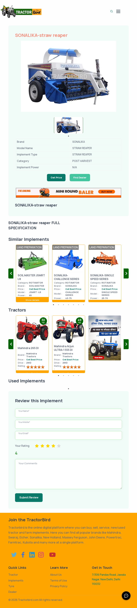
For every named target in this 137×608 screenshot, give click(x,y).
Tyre (11, 586)
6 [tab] (78, 304)
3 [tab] (63, 304)
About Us (56, 574)
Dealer (12, 592)
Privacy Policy (58, 586)
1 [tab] (68, 136)
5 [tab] (73, 304)
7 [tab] (83, 304)
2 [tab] (58, 304)
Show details (32, 299)
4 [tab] (68, 304)
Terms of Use (58, 580)
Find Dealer (79, 177)
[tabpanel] (68, 125)
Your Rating (22, 446)
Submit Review (28, 497)
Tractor (13, 574)
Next (126, 273)
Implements (15, 580)
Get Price (56, 177)
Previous (10, 273)
